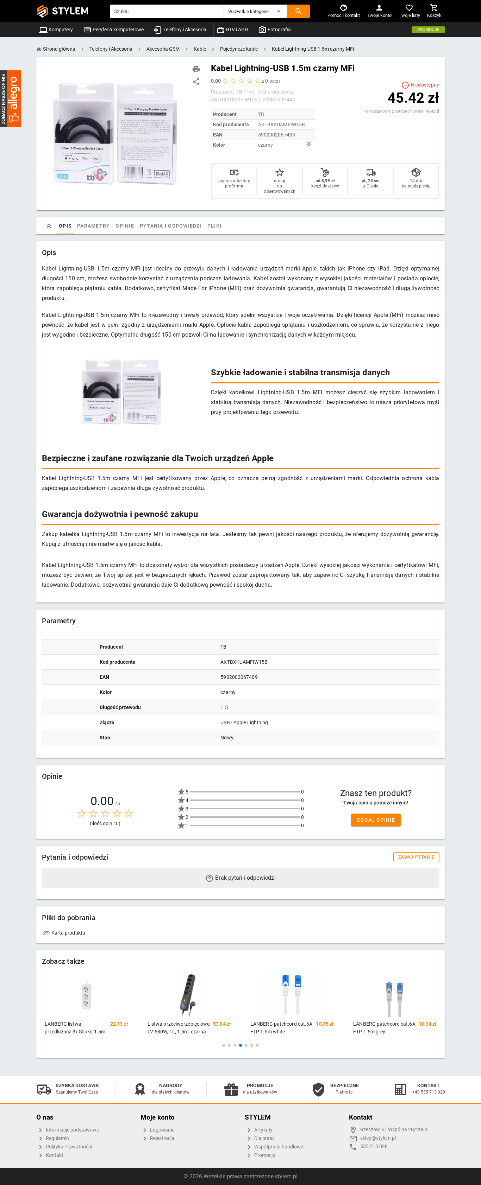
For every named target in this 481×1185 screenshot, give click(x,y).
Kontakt (54, 1155)
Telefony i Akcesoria (184, 29)
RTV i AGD (236, 29)
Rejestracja (161, 1138)
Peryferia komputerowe (118, 29)
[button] (255, 11)
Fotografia (279, 29)
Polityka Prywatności (68, 1147)
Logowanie (161, 1130)
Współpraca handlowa (278, 1147)
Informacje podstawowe (72, 1130)
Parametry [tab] (93, 226)
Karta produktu (68, 933)
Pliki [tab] (214, 226)
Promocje (428, 29)
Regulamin (57, 1138)
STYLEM (70, 11)
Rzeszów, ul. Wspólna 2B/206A (394, 1130)
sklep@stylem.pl (378, 1138)
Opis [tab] (65, 226)
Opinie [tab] (124, 226)
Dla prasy (264, 1138)
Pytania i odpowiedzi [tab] (170, 226)
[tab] (49, 225)
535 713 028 (374, 1146)
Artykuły (263, 1130)
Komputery (60, 29)
